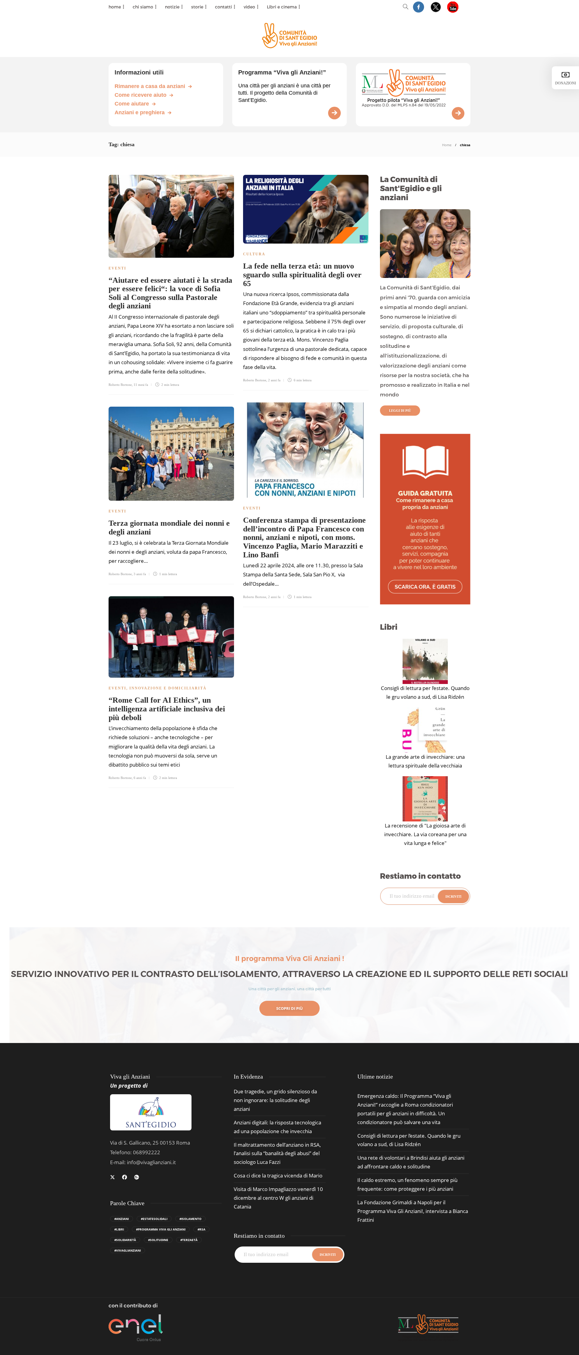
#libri (119, 1229)
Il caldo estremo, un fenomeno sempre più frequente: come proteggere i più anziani (407, 1184)
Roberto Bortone (120, 384)
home (115, 6)
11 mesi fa (141, 384)
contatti (223, 6)
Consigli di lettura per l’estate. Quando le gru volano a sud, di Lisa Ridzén (425, 692)
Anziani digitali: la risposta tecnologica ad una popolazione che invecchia (277, 1127)
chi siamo (143, 6)
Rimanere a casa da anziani (150, 86)
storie (197, 6)
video (249, 6)
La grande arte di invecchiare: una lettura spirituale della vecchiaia (425, 761)
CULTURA (254, 254)
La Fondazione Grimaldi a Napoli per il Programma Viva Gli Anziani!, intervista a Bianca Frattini (412, 1211)
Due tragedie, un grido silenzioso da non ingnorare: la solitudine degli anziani (275, 1100)
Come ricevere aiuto (140, 95)
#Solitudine (158, 1240)
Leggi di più (400, 410)
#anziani (121, 1219)
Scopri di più (289, 1008)
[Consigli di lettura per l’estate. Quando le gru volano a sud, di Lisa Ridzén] (425, 661)
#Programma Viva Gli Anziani (160, 1229)
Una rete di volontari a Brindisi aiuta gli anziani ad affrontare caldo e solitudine (410, 1162)
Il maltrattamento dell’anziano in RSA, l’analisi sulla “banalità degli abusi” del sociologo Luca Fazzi (277, 1153)
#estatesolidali (154, 1219)
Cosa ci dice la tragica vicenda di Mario (278, 1175)
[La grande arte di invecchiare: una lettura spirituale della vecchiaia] (425, 730)
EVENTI (117, 268)
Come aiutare (132, 104)
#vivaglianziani (127, 1250)
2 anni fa (274, 380)
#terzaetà (189, 1240)
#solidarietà (125, 1240)
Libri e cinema (282, 6)
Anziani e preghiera (140, 112)
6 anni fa (140, 778)
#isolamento (190, 1219)
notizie (172, 6)
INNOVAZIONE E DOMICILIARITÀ (168, 688)
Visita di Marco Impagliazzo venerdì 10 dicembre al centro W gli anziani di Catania (278, 1198)
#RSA (201, 1229)
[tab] (375, 1076)
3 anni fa (140, 574)
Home (446, 145)
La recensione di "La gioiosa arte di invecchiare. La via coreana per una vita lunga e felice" (425, 834)
